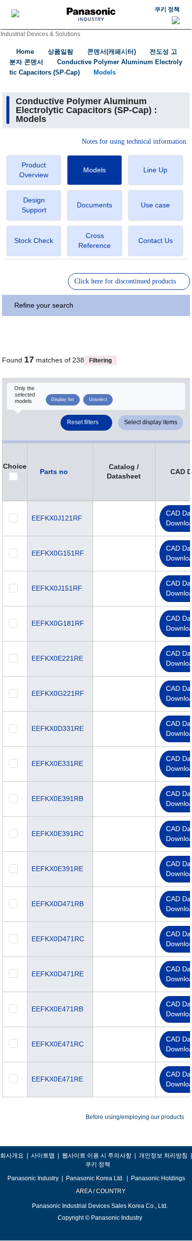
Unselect (98, 399)
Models (105, 72)
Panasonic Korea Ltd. (95, 1178)
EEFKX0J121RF (57, 518)
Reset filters (82, 422)
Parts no (54, 472)
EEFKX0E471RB (57, 1009)
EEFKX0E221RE (57, 658)
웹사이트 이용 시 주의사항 (96, 1155)
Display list (62, 399)
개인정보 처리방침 (163, 1155)
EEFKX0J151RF (57, 588)
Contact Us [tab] (155, 240)
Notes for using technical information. (135, 141)
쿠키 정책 (167, 9)
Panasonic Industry (33, 1178)
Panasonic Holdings (158, 1178)
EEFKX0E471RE (57, 1079)
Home (25, 51)
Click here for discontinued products (125, 281)
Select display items (150, 422)
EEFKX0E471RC (58, 1044)
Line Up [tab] (155, 170)
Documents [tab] (94, 205)
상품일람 (60, 51)
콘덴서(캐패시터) (111, 51)
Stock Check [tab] (33, 240)
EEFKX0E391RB (57, 798)
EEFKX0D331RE (58, 728)
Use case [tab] (155, 205)
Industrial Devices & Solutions (40, 34)
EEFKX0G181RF (58, 623)
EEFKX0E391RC (58, 834)
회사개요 (12, 1155)
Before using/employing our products (135, 1117)
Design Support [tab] (34, 205)
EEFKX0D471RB (58, 904)
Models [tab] (94, 170)
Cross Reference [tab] (94, 240)
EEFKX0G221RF (58, 693)
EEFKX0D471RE (58, 974)
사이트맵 (43, 1155)
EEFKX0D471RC (58, 939)
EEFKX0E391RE (57, 869)
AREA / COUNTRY (100, 1191)
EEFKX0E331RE (57, 763)
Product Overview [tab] (33, 170)
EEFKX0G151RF (58, 553)
